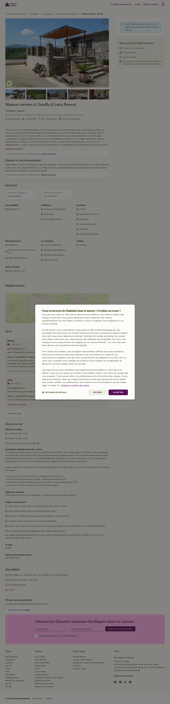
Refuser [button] (97, 392)
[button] (54, 392)
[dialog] (85, 352)
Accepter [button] (118, 392)
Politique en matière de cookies (75, 385)
